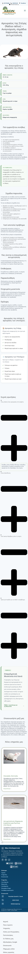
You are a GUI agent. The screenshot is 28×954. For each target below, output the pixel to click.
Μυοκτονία (4, 884)
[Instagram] (6, 859)
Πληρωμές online (9, 949)
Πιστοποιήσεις (8, 935)
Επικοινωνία (4, 876)
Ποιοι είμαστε (8, 925)
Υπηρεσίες (4, 874)
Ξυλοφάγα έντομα (6, 888)
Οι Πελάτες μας (8, 939)
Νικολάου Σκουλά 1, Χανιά (15, 896)
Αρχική (3, 872)
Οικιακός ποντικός (11, 776)
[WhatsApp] (9, 859)
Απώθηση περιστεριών (7, 890)
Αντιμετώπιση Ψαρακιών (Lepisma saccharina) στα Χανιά (13, 823)
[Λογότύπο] (9, 10)
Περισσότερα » (7, 788)
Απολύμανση (4, 886)
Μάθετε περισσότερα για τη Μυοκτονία (10, 705)
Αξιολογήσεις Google (10, 942)
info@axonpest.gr (15, 903)
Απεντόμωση (4, 882)
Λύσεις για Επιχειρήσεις (11, 932)
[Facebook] (2, 859)
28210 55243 (15, 900)
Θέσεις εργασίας (8, 952)
